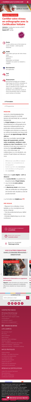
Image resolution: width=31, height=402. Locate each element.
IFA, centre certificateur (8, 375)
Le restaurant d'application (9, 356)
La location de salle (7, 358)
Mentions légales (6, 341)
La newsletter (15, 295)
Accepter (5, 399)
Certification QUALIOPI (8, 376)
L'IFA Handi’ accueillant (8, 359)
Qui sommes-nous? (7, 332)
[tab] (15, 101)
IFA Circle (4, 333)
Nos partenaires (6, 373)
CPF (23, 199)
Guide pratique (6, 352)
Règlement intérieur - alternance (10, 344)
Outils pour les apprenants (9, 363)
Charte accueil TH (6, 361)
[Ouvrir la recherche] (28, 6)
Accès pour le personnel (8, 365)
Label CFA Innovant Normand (10, 371)
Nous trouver (5, 337)
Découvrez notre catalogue (9, 339)
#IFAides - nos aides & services (10, 354)
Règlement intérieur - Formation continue (13, 346)
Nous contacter (6, 335)
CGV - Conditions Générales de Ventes (12, 342)
